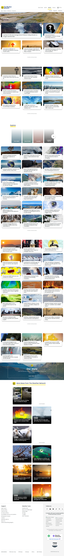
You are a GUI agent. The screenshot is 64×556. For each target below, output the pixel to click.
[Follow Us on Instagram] (50, 509)
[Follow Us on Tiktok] (56, 509)
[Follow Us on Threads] (59, 509)
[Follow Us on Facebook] (47, 509)
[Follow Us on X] (62, 509)
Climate (9, 10)
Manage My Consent (5, 516)
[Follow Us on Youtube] (53, 509)
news (5, 10)
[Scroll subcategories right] (53, 136)
